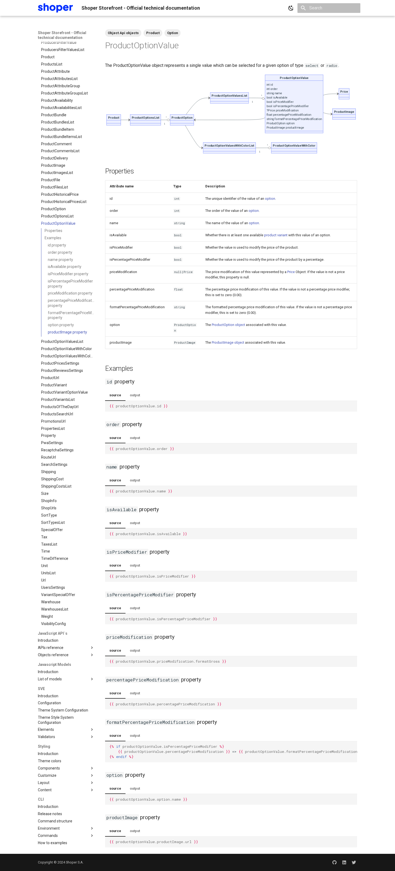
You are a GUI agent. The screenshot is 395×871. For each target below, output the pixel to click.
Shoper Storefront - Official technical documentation (62, 35)
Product (153, 33)
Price (291, 272)
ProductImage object (228, 342)
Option (172, 33)
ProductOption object (228, 325)
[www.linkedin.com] (344, 862)
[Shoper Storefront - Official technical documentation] (55, 8)
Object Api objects (123, 33)
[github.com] (334, 862)
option (270, 199)
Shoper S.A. (75, 862)
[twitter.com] (354, 862)
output (135, 395)
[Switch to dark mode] (291, 8)
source (115, 395)
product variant (276, 235)
